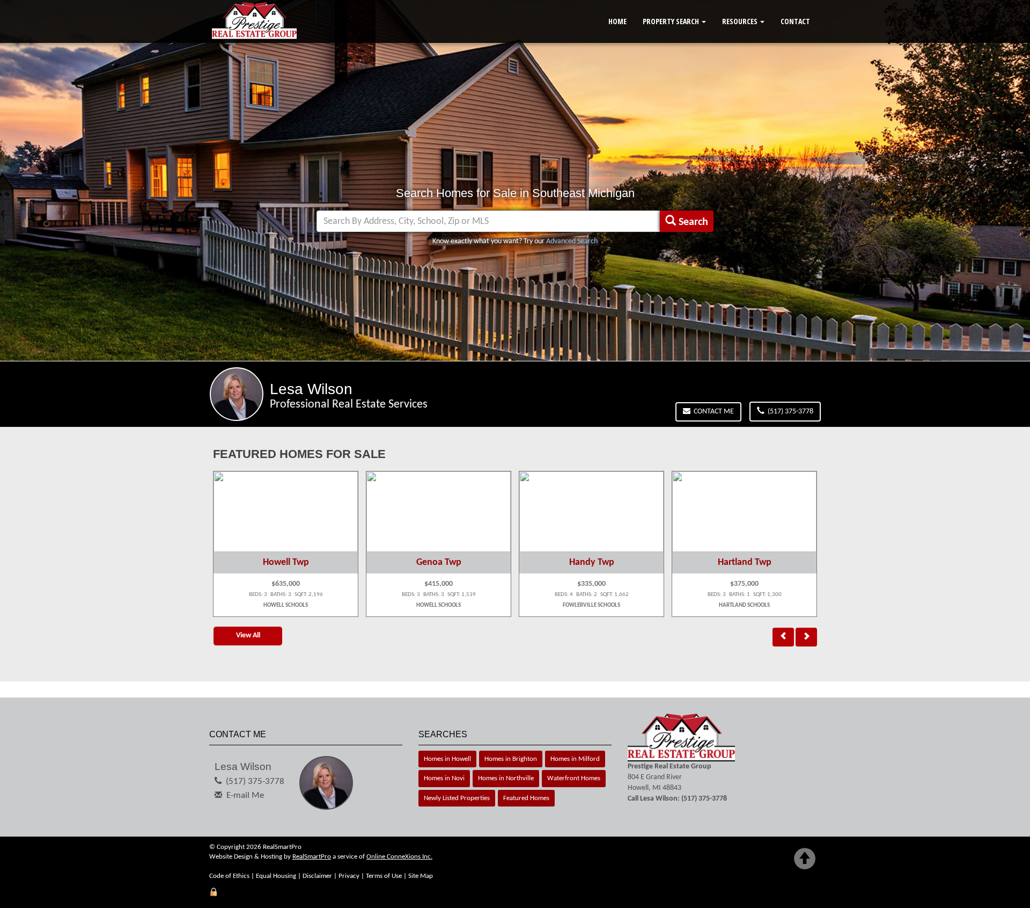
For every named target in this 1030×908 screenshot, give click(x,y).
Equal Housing (276, 876)
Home (617, 21)
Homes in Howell (447, 759)
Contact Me (712, 412)
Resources (740, 21)
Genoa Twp (438, 562)
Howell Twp (286, 562)
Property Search (672, 21)
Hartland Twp (744, 562)
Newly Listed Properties (457, 798)
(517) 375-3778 (788, 412)
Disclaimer (317, 876)
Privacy (349, 876)
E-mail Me (245, 795)
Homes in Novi (444, 778)
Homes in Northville (506, 778)
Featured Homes (526, 798)
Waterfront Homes (573, 778)
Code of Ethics (229, 876)
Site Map (420, 876)
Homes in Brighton (510, 759)
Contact (795, 21)
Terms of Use (384, 876)
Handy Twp (591, 562)
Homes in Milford (575, 759)
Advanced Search (572, 241)
